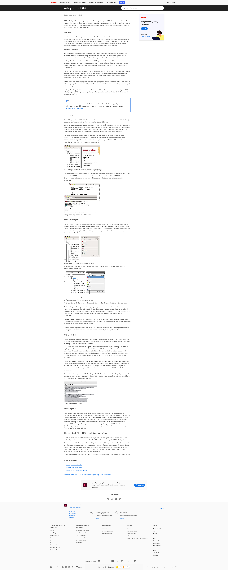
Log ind (174, 2)
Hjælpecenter (130, 528)
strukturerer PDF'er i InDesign (74, 108)
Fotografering (53, 533)
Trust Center (156, 548)
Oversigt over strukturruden (74, 465)
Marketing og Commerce (95, 2)
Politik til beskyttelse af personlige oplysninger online (95, 474)
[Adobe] (53, 2)
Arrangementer (156, 536)
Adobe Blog (155, 555)
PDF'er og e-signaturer (79, 2)
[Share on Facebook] (108, 499)
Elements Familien (54, 545)
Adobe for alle (156, 552)
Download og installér (132, 531)
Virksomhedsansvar (157, 540)
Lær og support (111, 2)
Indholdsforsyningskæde (81, 533)
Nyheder (155, 538)
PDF (51, 540)
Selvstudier (71, 517)
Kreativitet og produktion (81, 537)
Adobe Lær (129, 536)
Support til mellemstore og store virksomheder (137, 538)
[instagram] (66, 567)
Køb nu (122, 2)
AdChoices (176, 567)
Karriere (155, 533)
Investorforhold (156, 543)
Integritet (155, 550)
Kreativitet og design (64, 2)
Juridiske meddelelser (70, 474)
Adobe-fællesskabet (131, 533)
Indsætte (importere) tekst (74, 467)
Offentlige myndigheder (107, 533)
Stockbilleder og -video (55, 547)
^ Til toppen (161, 508)
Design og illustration (54, 535)
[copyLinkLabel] (120, 499)
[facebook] (63, 567)
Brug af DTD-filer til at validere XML (76, 470)
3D (50, 542)
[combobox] (142, 8)
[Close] (139, 566)
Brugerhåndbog (72, 515)
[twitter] (69, 567)
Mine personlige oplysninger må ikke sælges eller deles (159, 567)
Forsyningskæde (156, 545)
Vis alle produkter (54, 549)
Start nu (122, 518)
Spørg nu (97, 518)
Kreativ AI (52, 530)
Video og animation (54, 537)
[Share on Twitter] (112, 499)
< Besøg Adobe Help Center (75, 507)
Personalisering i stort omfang (82, 530)
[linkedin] (72, 567)
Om (154, 531)
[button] (168, 2)
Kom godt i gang (72, 513)
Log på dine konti (157, 528)
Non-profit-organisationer (107, 531)
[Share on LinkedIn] (116, 499)
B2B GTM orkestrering (81, 540)
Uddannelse (104, 528)
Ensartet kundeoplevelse (81, 535)
